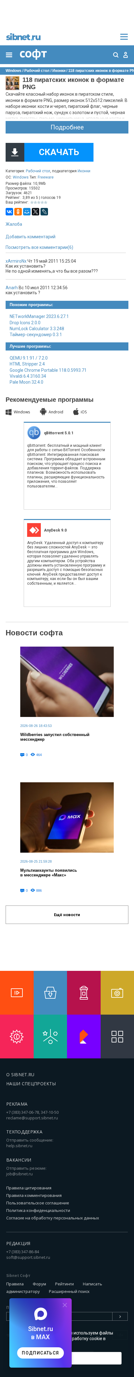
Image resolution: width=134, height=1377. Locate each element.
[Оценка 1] (32, 202)
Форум (39, 1284)
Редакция (18, 1243)
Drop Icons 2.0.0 (25, 322)
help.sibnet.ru (19, 1145)
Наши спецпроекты (31, 1084)
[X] (35, 211)
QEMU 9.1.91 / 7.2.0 (29, 358)
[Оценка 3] (39, 202)
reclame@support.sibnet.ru (32, 1118)
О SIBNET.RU (20, 1074)
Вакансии (18, 1160)
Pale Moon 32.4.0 (26, 382)
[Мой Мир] (27, 211)
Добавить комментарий (30, 236)
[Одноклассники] (18, 211)
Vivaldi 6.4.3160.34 (28, 376)
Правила (15, 1284)
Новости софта (34, 632)
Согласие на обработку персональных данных (52, 1218)
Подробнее (67, 127)
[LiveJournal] (44, 211)
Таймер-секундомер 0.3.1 (36, 334)
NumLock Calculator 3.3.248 (37, 328)
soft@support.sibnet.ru (28, 1257)
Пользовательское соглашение (37, 1203)
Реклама (16, 1104)
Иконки (84, 171)
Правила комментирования (34, 1195)
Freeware (46, 177)
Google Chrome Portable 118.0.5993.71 (48, 370)
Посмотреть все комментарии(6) (39, 247)
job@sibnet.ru (19, 1174)
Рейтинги (64, 1284)
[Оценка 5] (45, 202)
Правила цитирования (28, 1188)
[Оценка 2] (35, 202)
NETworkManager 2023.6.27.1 (39, 316)
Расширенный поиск (69, 1291)
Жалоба (14, 224)
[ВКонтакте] (9, 211)
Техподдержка (24, 1132)
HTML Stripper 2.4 (27, 363)
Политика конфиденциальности (38, 1210)
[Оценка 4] (42, 202)
